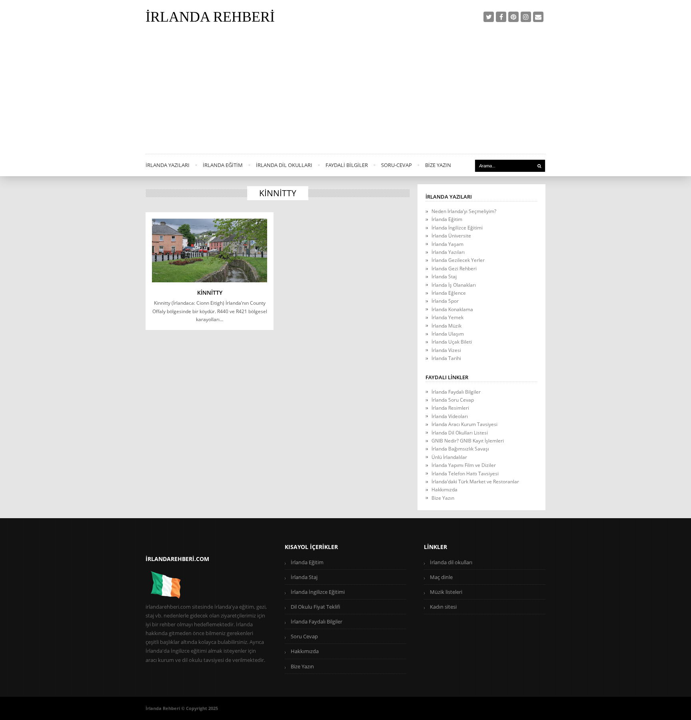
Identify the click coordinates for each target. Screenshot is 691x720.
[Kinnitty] (209, 250)
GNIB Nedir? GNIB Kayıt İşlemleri (467, 440)
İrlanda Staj (444, 276)
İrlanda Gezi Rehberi (454, 268)
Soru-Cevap (396, 165)
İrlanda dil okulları (451, 562)
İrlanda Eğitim (223, 165)
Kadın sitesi (443, 606)
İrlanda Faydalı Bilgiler (456, 391)
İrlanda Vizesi (446, 350)
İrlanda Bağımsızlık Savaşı (460, 448)
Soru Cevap (304, 636)
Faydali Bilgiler (347, 165)
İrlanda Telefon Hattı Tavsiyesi (465, 473)
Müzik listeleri (446, 591)
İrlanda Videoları (449, 416)
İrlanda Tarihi (446, 358)
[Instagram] (526, 17)
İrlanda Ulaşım (447, 333)
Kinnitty (209, 292)
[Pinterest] (513, 17)
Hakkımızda (444, 489)
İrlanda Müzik (446, 325)
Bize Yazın (438, 165)
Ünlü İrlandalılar (449, 457)
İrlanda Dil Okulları (284, 165)
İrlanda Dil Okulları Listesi (459, 432)
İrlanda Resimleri (450, 407)
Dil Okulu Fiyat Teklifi (315, 606)
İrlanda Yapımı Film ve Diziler (463, 465)
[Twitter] (488, 17)
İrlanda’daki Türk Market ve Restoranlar (475, 481)
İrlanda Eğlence (448, 293)
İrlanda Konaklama (452, 309)
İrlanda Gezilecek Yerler (458, 260)
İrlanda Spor (445, 301)
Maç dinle (441, 577)
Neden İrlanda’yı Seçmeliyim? (463, 211)
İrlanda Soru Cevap (452, 399)
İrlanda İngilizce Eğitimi (457, 227)
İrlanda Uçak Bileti (451, 341)
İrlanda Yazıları (168, 165)
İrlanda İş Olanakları (453, 285)
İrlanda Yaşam (447, 244)
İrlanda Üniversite (451, 235)
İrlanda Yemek (447, 317)
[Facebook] (501, 17)
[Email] (538, 17)
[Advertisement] (345, 94)
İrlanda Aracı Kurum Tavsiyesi (464, 424)
